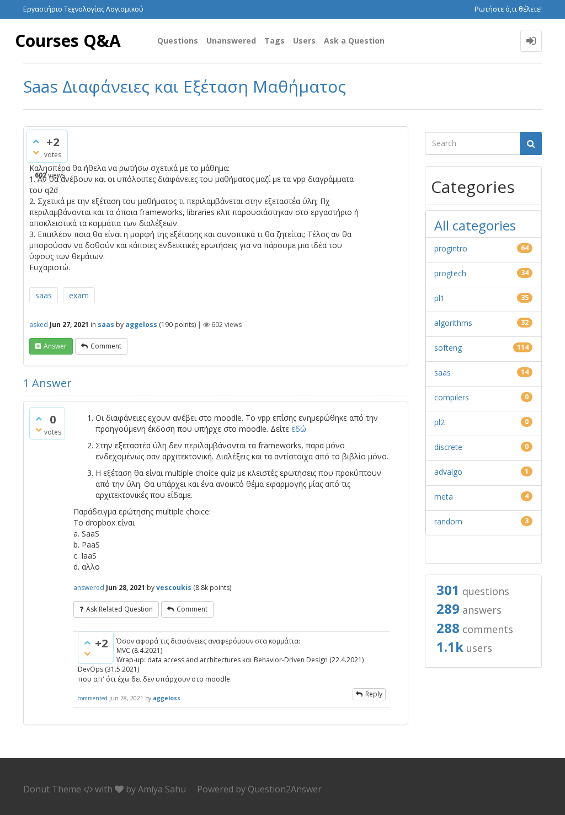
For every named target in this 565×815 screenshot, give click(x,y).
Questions (177, 40)
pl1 (439, 298)
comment (105, 346)
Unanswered (231, 40)
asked (38, 324)
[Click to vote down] (36, 152)
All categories (475, 225)
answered (88, 587)
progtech (450, 273)
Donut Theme (52, 789)
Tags (274, 40)
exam (79, 295)
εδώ (298, 428)
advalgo (448, 472)
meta (443, 496)
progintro (450, 248)
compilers (451, 397)
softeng (448, 347)
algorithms (453, 323)
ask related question (119, 609)
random (448, 521)
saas (43, 295)
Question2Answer (285, 789)
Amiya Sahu (162, 789)
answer (55, 346)
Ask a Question (354, 40)
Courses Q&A (68, 40)
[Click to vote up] (36, 141)
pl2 (439, 422)
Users (304, 40)
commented (93, 698)
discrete (448, 447)
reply (373, 694)
